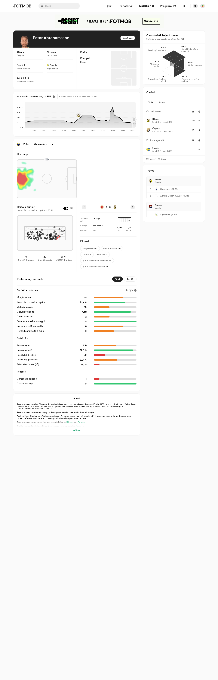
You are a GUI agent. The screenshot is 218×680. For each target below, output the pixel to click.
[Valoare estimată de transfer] (54, 96)
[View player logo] (24, 42)
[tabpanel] (174, 131)
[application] (80, 117)
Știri (109, 6)
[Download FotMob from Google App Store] (202, 6)
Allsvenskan (165, 189)
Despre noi (146, 5)
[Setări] (184, 6)
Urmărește (127, 38)
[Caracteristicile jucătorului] (182, 39)
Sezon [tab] (162, 102)
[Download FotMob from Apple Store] (195, 6)
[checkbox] (65, 208)
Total (117, 279)
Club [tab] (150, 102)
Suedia (53, 65)
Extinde (76, 430)
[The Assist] (109, 21)
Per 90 (130, 279)
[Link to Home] (22, 5)
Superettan (165, 214)
